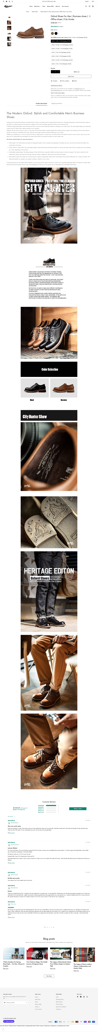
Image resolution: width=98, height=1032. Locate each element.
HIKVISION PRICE (34, 1026)
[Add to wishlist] (89, 16)
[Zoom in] (44, 17)
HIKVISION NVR (15, 1026)
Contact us (58, 1009)
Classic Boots (35, 11)
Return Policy (59, 1002)
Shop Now (37, 6)
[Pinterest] (3, 1)
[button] (92, 6)
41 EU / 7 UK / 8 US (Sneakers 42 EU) (61, 52)
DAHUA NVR (49, 1026)
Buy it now (71, 76)
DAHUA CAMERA (57, 1026)
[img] (11, 820)
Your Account (65, 6)
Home (31, 6)
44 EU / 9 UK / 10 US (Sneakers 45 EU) (61, 64)
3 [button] (49, 927)
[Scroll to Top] (95, 1024)
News (43, 6)
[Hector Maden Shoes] (8, 6)
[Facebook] (6, 1)
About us (58, 6)
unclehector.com (78, 88)
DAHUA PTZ (43, 1026)
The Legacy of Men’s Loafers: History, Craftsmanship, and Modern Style (83, 966)
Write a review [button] (78, 809)
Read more (5, 968)
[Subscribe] (26, 1002)
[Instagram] (9, 1)
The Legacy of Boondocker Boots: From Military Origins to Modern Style (60, 964)
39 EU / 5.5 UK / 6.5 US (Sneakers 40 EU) (62, 45)
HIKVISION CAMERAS (24, 1026)
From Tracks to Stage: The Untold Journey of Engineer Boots (37, 963)
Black (56, 33)
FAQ (57, 997)
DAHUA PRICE (65, 1026)
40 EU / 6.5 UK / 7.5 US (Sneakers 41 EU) (62, 48)
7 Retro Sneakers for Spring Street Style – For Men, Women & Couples (13, 964)
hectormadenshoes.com (56, 90)
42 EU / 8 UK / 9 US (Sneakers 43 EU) (61, 56)
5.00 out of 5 (24, 808)
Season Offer (50, 6)
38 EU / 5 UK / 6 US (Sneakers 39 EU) (61, 41)
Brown (52, 33)
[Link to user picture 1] (11, 835)
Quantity (53, 68)
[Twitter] (12, 1)
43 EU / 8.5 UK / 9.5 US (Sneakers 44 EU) (62, 60)
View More (49, 976)
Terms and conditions (61, 1007)
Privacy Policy (59, 1004)
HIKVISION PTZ (6, 1026)
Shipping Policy (60, 999)
